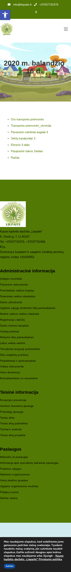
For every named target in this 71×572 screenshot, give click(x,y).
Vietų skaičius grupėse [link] (14, 480)
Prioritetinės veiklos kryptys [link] (17, 290)
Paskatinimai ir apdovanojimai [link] (18, 361)
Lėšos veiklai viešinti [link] (12, 343)
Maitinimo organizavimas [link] (15, 474)
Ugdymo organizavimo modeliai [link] (19, 486)
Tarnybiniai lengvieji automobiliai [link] (20, 349)
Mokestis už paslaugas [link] (14, 457)
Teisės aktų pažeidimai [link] (14, 423)
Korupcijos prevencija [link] (13, 400)
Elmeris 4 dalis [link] (20, 144)
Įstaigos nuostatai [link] (11, 279)
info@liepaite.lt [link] (22, 4)
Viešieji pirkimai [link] (9, 331)
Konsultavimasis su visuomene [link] (19, 378)
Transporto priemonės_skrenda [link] (31, 125)
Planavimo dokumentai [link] (14, 284)
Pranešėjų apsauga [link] (11, 412)
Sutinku (9, 566)
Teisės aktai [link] (7, 418)
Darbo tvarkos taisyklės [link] (14, 326)
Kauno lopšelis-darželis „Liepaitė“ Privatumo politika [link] (34, 557)
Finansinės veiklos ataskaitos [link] (18, 296)
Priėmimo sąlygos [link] (10, 469)
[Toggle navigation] (66, 29)
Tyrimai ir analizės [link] (11, 429)
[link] (5, 15)
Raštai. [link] (15, 157)
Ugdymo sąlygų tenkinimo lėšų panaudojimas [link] (27, 308)
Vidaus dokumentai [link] (12, 366)
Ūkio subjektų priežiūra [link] (14, 355)
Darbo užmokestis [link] (11, 302)
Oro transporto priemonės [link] (27, 119)
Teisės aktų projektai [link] (12, 435)
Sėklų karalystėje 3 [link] (23, 138)
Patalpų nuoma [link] (9, 492)
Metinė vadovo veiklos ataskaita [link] (19, 314)
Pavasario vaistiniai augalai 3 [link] (29, 132)
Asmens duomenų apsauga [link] (17, 406)
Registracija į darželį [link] (12, 320)
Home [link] (15, 79)
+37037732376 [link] (48, 4)
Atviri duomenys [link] (10, 372)
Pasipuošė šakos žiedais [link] (27, 151)
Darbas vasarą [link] (8, 498)
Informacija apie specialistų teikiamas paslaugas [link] (29, 463)
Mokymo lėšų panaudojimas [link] (17, 337)
